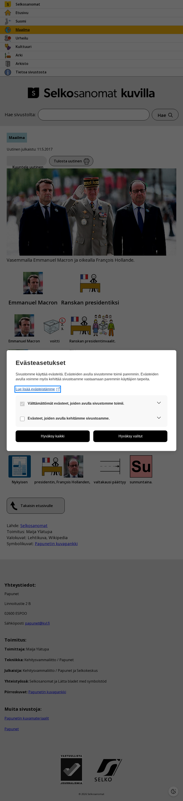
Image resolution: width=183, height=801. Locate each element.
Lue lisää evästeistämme (35, 389)
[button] (159, 403)
